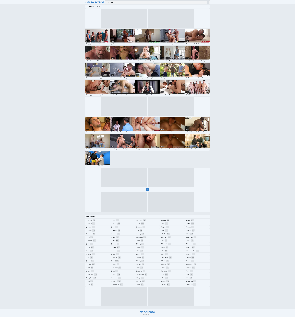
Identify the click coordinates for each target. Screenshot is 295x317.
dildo (90, 284)
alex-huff (91, 220)
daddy (91, 271)
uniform (190, 247)
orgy (164, 230)
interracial (141, 220)
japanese (141, 227)
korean (140, 247)
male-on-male (142, 274)
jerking (140, 234)
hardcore (116, 281)
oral (164, 223)
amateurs (91, 234)
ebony (115, 220)
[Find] (208, 2)
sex (165, 274)
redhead (165, 264)
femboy (115, 247)
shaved (165, 281)
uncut (190, 240)
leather (140, 257)
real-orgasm (166, 257)
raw (164, 254)
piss (164, 250)
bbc (90, 244)
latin (140, 250)
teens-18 (190, 230)
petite (165, 247)
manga (140, 278)
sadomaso (166, 271)
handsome (116, 278)
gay (115, 261)
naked (140, 284)
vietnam (190, 254)
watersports (191, 264)
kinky (140, 240)
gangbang (116, 257)
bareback (91, 240)
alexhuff (91, 223)
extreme (115, 234)
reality (165, 261)
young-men (191, 284)
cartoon (91, 254)
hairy (115, 271)
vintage (190, 257)
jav (139, 230)
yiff (189, 278)
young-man (191, 281)
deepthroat (92, 278)
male (140, 267)
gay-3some (116, 267)
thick (190, 234)
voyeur (190, 261)
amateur (91, 230)
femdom (115, 250)
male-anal (141, 271)
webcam (190, 267)
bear (90, 250)
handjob (116, 274)
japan (140, 223)
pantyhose (166, 237)
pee (164, 240)
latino (140, 254)
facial (115, 237)
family (115, 240)
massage (140, 281)
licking (140, 261)
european (116, 230)
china (90, 261)
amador (91, 227)
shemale (165, 284)
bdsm (90, 247)
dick (90, 281)
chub (90, 267)
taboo (190, 220)
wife (189, 271)
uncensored (191, 237)
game (115, 254)
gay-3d (115, 264)
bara (90, 237)
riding (165, 267)
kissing (140, 244)
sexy (165, 278)
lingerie (140, 264)
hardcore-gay (117, 284)
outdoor (165, 234)
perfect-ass (166, 244)
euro (115, 227)
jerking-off (141, 237)
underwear (191, 244)
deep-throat (92, 274)
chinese (91, 264)
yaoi (189, 274)
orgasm (165, 227)
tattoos (190, 227)
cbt (90, 257)
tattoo (190, 223)
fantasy (115, 244)
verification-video (192, 250)
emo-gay (116, 223)
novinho (165, 220)
